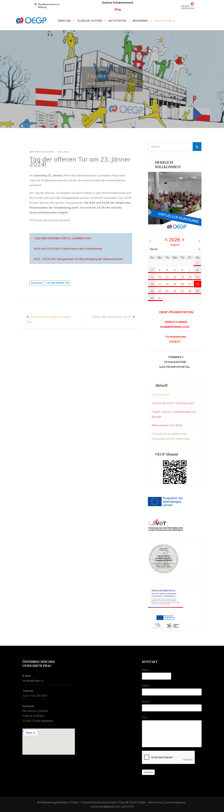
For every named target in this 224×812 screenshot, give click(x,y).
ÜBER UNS (64, 20)
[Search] (197, 146)
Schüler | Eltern (89, 20)
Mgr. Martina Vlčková (41, 152)
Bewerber (140, 20)
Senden (148, 772)
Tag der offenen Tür (57, 283)
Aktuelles (36, 283)
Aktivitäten (117, 20)
